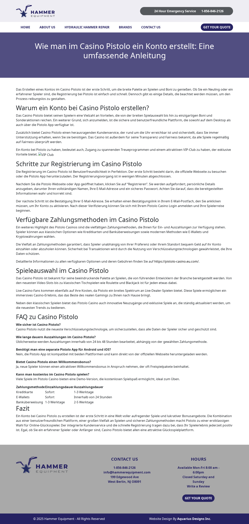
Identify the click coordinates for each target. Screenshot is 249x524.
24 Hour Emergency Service (175, 11)
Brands (125, 27)
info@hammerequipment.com (127, 472)
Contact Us (150, 27)
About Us (47, 27)
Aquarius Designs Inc (193, 519)
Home (25, 27)
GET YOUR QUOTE (217, 27)
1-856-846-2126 (212, 11)
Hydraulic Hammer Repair (87, 27)
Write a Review (198, 486)
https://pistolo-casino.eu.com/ (176, 261)
